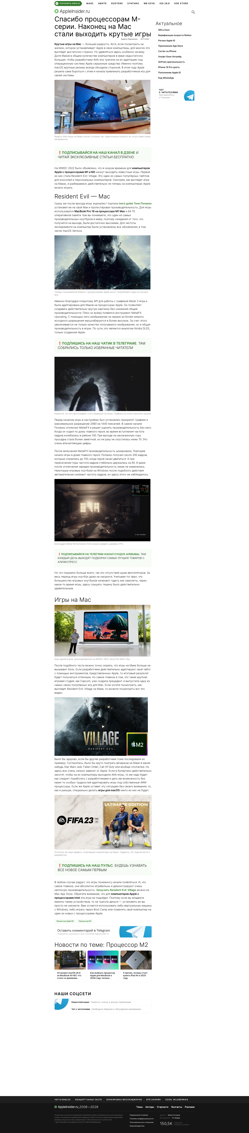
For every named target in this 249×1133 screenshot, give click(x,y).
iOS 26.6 (165, 3)
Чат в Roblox (62, 1099)
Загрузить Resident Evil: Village (116, 890)
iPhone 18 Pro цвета (168, 67)
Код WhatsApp (166, 78)
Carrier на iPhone (167, 51)
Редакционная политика (139, 1115)
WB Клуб (149, 3)
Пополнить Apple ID (68, 3)
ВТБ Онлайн (153, 1099)
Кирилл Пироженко (129, 39)
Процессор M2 (85, 921)
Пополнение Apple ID (169, 72)
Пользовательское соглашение (142, 1122)
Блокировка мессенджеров (124, 1099)
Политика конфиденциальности (142, 1119)
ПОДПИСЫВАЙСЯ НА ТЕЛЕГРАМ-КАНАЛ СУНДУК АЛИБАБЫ (100, 554)
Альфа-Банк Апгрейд (169, 56)
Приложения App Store (170, 46)
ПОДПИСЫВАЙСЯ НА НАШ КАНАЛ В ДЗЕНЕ (98, 153)
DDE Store (181, 3)
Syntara (133, 3)
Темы (139, 1107)
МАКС (90, 3)
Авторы (149, 1107)
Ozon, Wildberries (176, 1099)
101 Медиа (176, 1118)
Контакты (176, 1107)
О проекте (162, 1107)
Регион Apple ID (166, 40)
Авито (102, 3)
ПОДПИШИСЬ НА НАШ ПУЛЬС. (88, 865)
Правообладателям (137, 1126)
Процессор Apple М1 (65, 921)
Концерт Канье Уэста (88, 1099)
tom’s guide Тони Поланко (135, 203)
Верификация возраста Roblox (174, 35)
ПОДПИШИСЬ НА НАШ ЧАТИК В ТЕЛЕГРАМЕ (99, 343)
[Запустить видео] (103, 726)
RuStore (117, 3)
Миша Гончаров (174, 1115)
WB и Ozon (164, 30)
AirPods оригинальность (171, 62)
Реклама (190, 1107)
